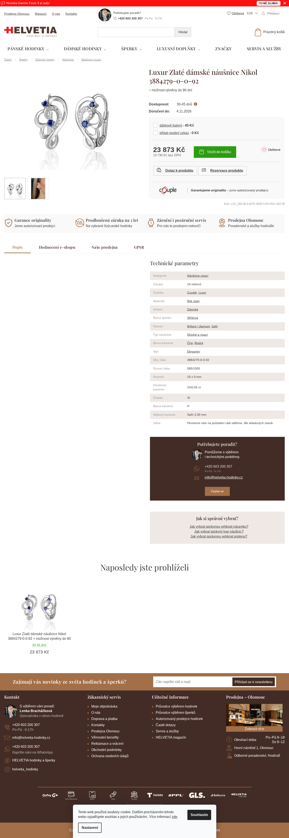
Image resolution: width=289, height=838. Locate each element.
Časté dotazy (166, 725)
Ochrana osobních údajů (110, 756)
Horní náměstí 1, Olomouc (254, 748)
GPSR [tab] (139, 247)
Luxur (202, 292)
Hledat (182, 32)
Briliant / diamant (198, 326)
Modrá (198, 343)
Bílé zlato (193, 301)
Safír (215, 326)
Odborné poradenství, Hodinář (257, 755)
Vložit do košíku (219, 152)
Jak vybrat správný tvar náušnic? (219, 531)
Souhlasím (199, 815)
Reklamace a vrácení (107, 743)
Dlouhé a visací (197, 334)
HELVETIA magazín (171, 737)
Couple (192, 292)
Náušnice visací (197, 275)
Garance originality (33, 220)
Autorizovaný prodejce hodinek (179, 719)
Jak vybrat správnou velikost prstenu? (218, 536)
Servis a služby (167, 731)
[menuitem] (28, 49)
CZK (250, 13)
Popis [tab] (17, 247)
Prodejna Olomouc (17, 13)
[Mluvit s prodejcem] (175, 171)
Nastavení (90, 827)
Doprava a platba (104, 719)
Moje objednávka (104, 706)
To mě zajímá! (268, 3)
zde (174, 817)
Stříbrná (192, 317)
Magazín (41, 13)
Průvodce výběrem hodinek (176, 706)
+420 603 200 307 (218, 466)
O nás (56, 13)
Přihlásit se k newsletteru (254, 682)
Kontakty (71, 13)
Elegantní (193, 351)
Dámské (192, 309)
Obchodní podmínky (106, 750)
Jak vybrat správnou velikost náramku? (219, 526)
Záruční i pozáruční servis (181, 220)
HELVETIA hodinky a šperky (33, 760)
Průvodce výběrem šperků (175, 712)
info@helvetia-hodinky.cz (224, 477)
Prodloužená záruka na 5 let (112, 220)
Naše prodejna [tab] (105, 247)
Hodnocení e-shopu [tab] (57, 247)
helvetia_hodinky (25, 769)
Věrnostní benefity (105, 737)
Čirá (190, 343)
